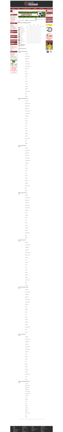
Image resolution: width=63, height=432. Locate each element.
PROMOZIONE (12, 26)
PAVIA (20, 36)
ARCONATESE (21, 27)
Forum (11, 45)
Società (12, 14)
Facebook (33, 427)
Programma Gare (13, 17)
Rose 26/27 (41, 8)
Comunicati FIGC (13, 19)
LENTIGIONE (21, 34)
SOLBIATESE (21, 40)
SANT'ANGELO (21, 39)
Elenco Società (13, 15)
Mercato (35, 8)
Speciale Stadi (12, 54)
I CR (12, 44)
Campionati (13, 23)
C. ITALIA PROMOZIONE (14, 33)
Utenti (41, 427)
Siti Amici (12, 50)
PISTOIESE (21, 37)
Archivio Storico (13, 40)
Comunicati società (24, 427)
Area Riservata (13, 48)
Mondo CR (13, 51)
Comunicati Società (13, 16)
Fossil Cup (12, 35)
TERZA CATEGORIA (13, 29)
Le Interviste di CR (26, 8)
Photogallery (24, 431)
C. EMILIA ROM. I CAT (13, 34)
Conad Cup (12, 37)
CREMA (20, 33)
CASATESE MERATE (22, 29)
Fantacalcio (12, 55)
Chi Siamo (42, 429)
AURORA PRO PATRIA (22, 28)
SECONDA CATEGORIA (13, 28)
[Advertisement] (14, 81)
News (18, 8)
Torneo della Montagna (13, 42)
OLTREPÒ (21, 35)
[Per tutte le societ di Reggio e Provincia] (13, 73)
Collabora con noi (13, 46)
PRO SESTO (21, 38)
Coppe (12, 32)
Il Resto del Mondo (13, 56)
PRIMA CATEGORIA (13, 27)
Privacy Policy (42, 431)
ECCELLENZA (12, 25)
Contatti (42, 430)
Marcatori (12, 30)
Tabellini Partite (13, 18)
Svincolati (12, 21)
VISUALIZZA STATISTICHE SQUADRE (41, 19)
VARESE (21, 42)
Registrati (14, 12)
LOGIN (14, 11)
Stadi (32, 428)
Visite (11, 49)
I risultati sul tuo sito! (13, 47)
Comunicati (49, 8)
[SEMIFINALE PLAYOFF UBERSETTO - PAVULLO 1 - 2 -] (49, 49)
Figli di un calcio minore (14, 57)
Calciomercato (12, 20)
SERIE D (11, 24)
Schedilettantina (13, 52)
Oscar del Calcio (13, 53)
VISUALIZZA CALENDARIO (21, 18)
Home (13, 8)
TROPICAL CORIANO (22, 41)
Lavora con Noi (43, 428)
